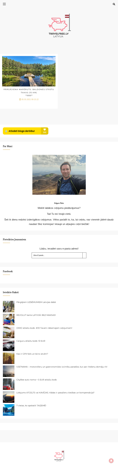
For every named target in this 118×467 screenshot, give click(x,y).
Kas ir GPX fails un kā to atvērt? (32, 354)
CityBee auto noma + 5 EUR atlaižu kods (36, 379)
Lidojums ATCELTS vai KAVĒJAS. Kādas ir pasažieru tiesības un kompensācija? (55, 392)
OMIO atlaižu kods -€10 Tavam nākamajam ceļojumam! (44, 328)
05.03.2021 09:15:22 (30, 99)
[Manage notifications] (111, 460)
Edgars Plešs (59, 203)
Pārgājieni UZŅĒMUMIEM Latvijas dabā (36, 302)
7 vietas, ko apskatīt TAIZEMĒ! (31, 405)
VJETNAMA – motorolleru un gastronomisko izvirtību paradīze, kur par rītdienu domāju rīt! (61, 366)
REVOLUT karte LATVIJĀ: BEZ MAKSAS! (36, 315)
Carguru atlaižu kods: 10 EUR (30, 341)
